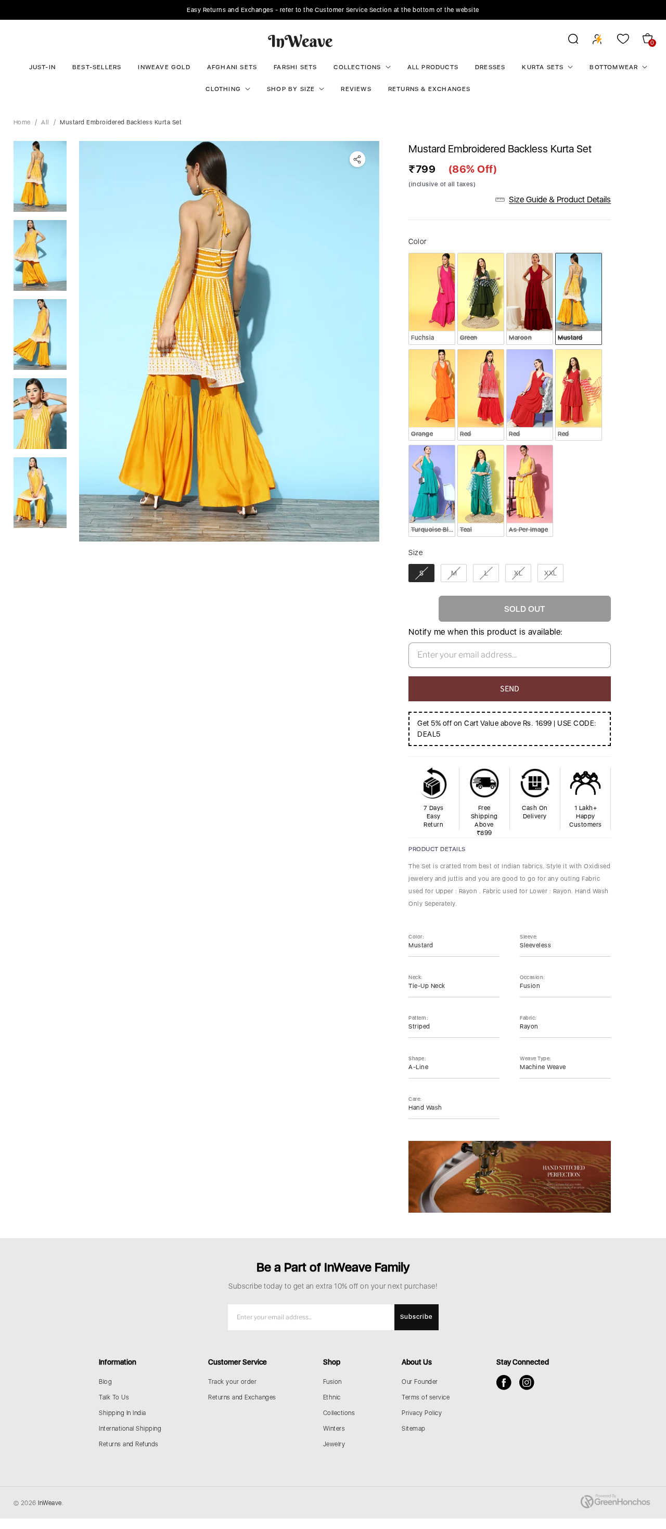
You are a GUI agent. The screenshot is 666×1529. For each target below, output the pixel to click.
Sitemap (414, 1428)
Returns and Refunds (129, 1444)
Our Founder (420, 1381)
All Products (432, 67)
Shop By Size (291, 89)
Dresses (490, 67)
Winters (334, 1428)
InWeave (50, 1503)
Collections (357, 67)
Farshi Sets (295, 67)
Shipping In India (122, 1413)
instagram (526, 1382)
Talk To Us (114, 1397)
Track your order (232, 1381)
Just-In (42, 67)
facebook (503, 1382)
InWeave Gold (164, 67)
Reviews (356, 89)
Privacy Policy (422, 1413)
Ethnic (332, 1397)
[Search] (566, 40)
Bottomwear (614, 67)
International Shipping (130, 1428)
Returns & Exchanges (429, 89)
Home (22, 122)
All (45, 122)
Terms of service (426, 1397)
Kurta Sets (542, 67)
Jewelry (334, 1444)
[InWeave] (300, 40)
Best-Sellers (96, 67)
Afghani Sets (232, 67)
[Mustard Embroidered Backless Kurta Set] (229, 341)
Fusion (332, 1381)
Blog (105, 1381)
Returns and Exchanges (242, 1397)
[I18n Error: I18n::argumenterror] (40, 176)
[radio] (431, 298)
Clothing (223, 89)
